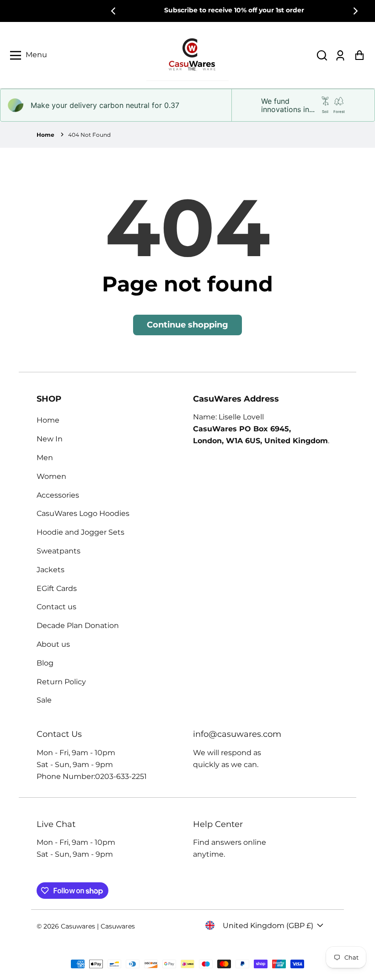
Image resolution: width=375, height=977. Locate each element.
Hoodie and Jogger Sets (80, 532)
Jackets (50, 569)
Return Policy (61, 681)
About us (53, 644)
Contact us (56, 606)
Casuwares (78, 926)
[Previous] (114, 11)
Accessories (58, 495)
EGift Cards (57, 588)
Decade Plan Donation (78, 625)
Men (45, 457)
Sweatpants (58, 551)
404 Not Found (89, 134)
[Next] (355, 11)
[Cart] (359, 55)
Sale (44, 700)
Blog (45, 663)
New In (50, 439)
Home (45, 134)
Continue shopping (187, 325)
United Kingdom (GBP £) (268, 925)
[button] (321, 55)
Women (51, 476)
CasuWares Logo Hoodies (83, 513)
